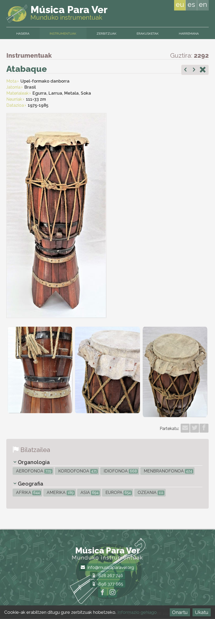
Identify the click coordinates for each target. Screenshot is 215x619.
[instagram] (112, 593)
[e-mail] (185, 428)
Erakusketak (148, 33)
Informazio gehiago (137, 612)
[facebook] (204, 428)
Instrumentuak (63, 33)
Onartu (179, 612)
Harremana (189, 33)
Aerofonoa (33, 471)
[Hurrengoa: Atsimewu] (194, 70)
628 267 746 (110, 575)
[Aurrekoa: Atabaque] (185, 70)
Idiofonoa (120, 471)
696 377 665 (110, 584)
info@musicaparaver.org (110, 567)
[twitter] (194, 428)
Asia (89, 492)
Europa (117, 492)
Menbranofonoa (167, 471)
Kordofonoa (77, 471)
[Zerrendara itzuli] (202, 70)
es (191, 4)
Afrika (27, 492)
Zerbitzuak (106, 33)
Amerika (60, 492)
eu (180, 4)
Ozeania (150, 492)
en (203, 4)
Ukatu (201, 612)
